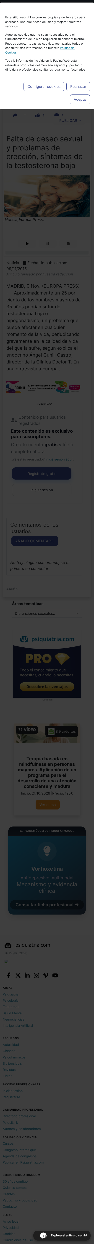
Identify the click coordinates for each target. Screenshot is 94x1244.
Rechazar (78, 86)
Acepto (80, 99)
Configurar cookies (43, 86)
